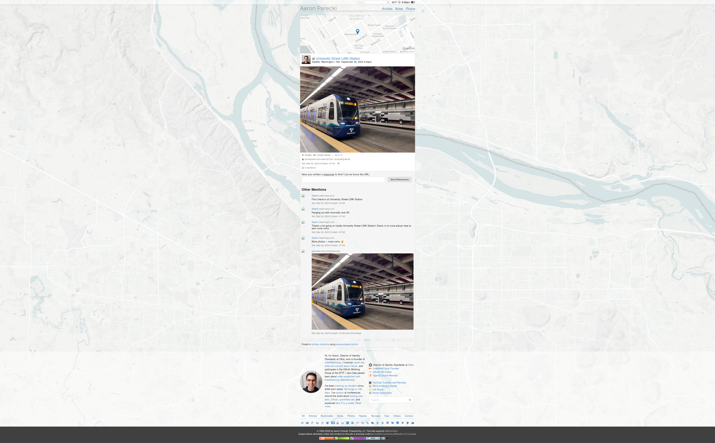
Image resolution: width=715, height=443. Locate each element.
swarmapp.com (326, 195)
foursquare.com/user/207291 (319, 159)
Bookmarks (327, 416)
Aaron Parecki (318, 8)
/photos (315, 344)
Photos (410, 8)
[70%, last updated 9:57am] (413, 2)
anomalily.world (342, 159)
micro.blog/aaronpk (330, 251)
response (329, 174)
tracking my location (346, 385)
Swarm (315, 195)
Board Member (390, 375)
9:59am (406, 2)
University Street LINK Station (338, 58)
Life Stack (377, 389)
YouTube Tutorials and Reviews (389, 382)
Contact (409, 416)
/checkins (324, 344)
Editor (388, 372)
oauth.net (359, 362)
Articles (387, 8)
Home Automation (382, 392)
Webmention (391, 430)
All (303, 416)
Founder (394, 368)
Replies (363, 416)
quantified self (346, 399)
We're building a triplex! (384, 386)
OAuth (334, 399)
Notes (399, 8)
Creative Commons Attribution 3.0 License (394, 433)
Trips (386, 416)
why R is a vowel (345, 403)
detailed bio (347, 379)
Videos (397, 416)
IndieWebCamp (333, 362)
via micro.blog (353, 333)
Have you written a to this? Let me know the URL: (336, 174)
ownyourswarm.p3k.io (347, 344)
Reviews (375, 416)
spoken (340, 392)
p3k (364, 430)
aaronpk (316, 251)
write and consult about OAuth (341, 366)
